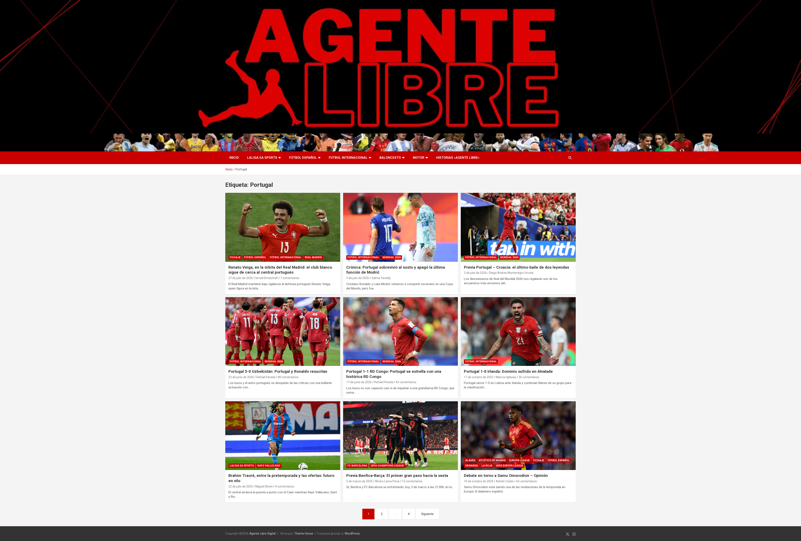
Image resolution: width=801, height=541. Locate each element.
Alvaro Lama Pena (387, 481)
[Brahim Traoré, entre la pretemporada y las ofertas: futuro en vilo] (282, 435)
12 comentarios (412, 481)
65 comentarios (526, 481)
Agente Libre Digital (262, 533)
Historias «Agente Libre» (458, 158)
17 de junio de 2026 (359, 382)
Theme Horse (303, 533)
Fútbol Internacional (348, 158)
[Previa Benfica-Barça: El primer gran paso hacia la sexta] (400, 435)
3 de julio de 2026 (357, 278)
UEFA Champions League (387, 465)
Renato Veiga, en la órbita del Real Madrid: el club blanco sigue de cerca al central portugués (280, 270)
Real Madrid (313, 257)
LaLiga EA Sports (262, 158)
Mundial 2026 (392, 257)
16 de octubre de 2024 (478, 481)
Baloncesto (390, 158)
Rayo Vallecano (268, 465)
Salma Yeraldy (381, 278)
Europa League (519, 460)
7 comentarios (289, 278)
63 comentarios (406, 382)
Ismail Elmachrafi (266, 278)
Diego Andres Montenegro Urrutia (511, 272)
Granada (471, 465)
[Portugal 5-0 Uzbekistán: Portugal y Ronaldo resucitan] (282, 331)
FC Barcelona (357, 465)
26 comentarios (529, 377)
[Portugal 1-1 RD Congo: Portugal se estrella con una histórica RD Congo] (400, 331)
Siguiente (427, 514)
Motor (418, 158)
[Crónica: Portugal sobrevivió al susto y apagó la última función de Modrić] (400, 227)
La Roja (486, 465)
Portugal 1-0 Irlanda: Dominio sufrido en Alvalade (508, 371)
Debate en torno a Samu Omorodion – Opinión (506, 475)
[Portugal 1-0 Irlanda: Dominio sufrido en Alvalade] (518, 331)
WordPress (352, 533)
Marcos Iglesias (506, 377)
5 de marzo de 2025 (359, 481)
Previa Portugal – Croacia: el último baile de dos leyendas (516, 267)
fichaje (235, 257)
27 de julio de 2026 (240, 278)
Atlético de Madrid (492, 460)
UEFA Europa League (509, 465)
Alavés (470, 460)
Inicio (234, 158)
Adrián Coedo (505, 481)
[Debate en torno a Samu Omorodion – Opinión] (518, 435)
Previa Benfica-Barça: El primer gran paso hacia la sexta (397, 475)
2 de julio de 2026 (475, 272)
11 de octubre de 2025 (478, 377)
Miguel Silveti (264, 486)
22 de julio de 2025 (240, 486)
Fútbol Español (303, 158)
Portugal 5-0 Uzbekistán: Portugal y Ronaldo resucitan (277, 371)
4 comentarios (284, 486)
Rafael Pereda (265, 377)
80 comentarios (288, 377)
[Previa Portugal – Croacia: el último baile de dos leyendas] (518, 227)
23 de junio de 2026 (241, 377)
